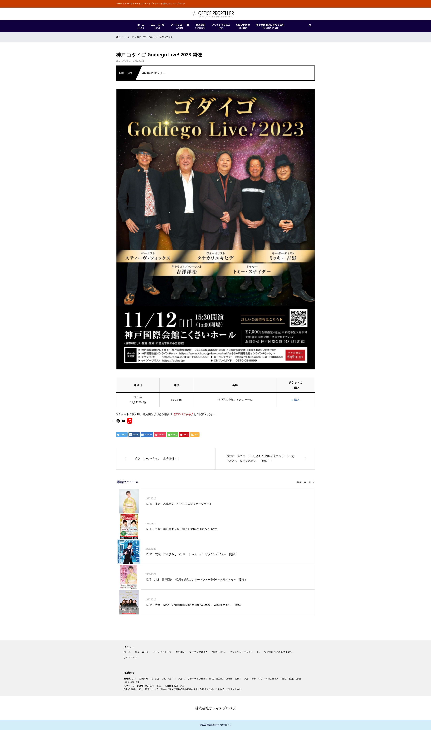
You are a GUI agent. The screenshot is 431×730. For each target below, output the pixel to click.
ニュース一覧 (304, 481)
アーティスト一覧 (162, 651)
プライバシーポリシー (241, 651)
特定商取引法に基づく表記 (278, 651)
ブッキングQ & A (198, 651)
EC (258, 651)
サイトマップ (131, 657)
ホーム (127, 651)
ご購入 (296, 400)
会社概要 (180, 651)
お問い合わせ (218, 651)
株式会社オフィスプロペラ (215, 708)
